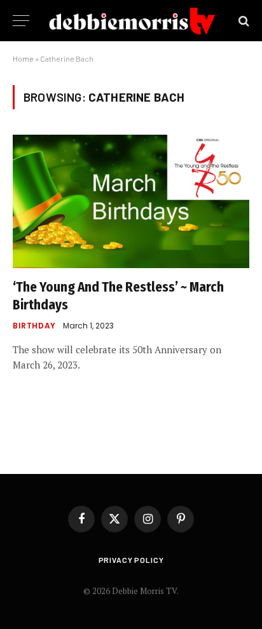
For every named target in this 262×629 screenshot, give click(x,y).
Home (23, 58)
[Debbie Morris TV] (132, 20)
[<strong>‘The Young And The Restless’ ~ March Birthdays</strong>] (131, 201)
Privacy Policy (131, 559)
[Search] (242, 20)
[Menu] (21, 20)
